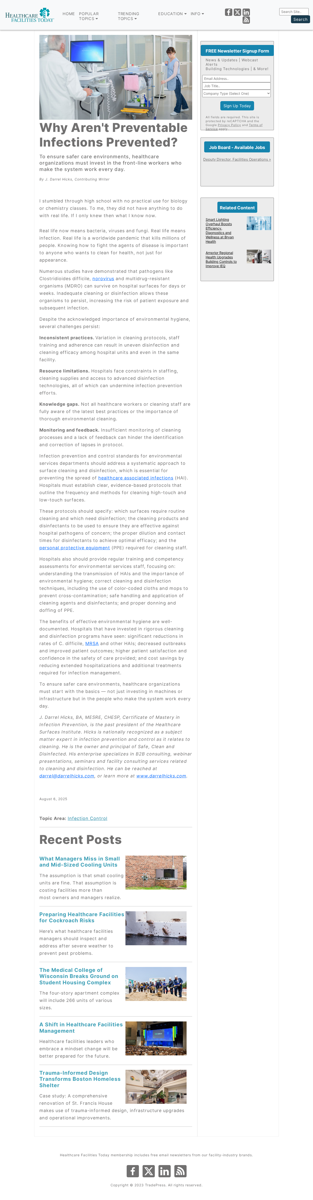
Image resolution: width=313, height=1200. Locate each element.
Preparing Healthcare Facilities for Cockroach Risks (81, 917)
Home (69, 13)
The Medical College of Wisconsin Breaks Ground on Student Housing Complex (78, 976)
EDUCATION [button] (171, 13)
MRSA (92, 643)
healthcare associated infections (135, 477)
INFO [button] (196, 13)
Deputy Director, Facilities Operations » (237, 159)
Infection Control (87, 818)
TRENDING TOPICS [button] (128, 16)
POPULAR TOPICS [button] (89, 16)
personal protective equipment (74, 547)
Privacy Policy (229, 125)
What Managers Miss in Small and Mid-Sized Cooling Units (79, 861)
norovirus (103, 278)
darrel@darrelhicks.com (66, 775)
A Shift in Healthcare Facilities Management (81, 1027)
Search (300, 19)
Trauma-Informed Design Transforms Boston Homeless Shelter (80, 1079)
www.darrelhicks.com (161, 775)
